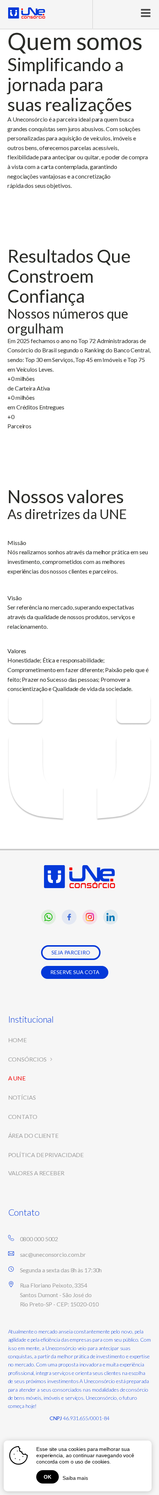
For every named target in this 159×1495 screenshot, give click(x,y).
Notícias (22, 1097)
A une (17, 1078)
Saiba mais (75, 1478)
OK (47, 1477)
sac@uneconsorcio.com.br (53, 1254)
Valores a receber (36, 1172)
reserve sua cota (74, 972)
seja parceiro (70, 952)
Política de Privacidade (46, 1154)
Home (17, 1039)
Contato (22, 1116)
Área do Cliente (33, 1135)
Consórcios (27, 1059)
